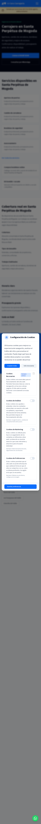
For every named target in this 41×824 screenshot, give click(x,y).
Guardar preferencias (14, 487)
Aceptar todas (12, 366)
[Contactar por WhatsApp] (35, 818)
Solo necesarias (29, 366)
